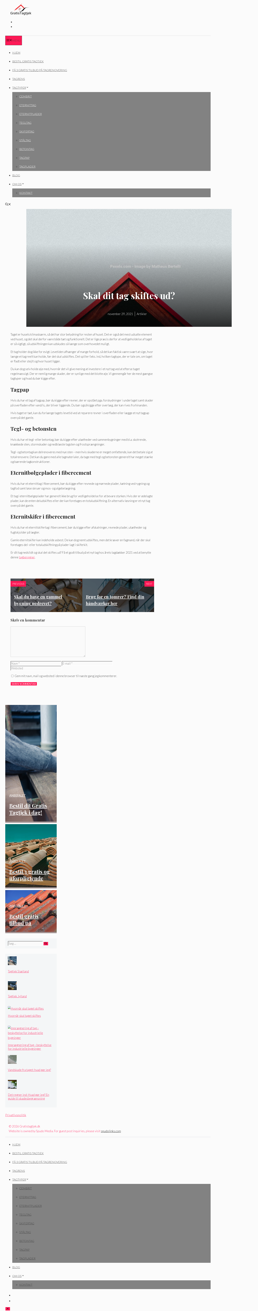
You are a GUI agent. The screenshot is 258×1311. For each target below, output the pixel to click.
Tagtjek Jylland (17, 996)
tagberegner (27, 557)
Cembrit (25, 96)
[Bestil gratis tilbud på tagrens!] (36, 931)
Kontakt (25, 192)
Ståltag (25, 140)
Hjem (16, 52)
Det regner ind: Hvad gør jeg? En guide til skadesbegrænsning (28, 1096)
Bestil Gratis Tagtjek (28, 61)
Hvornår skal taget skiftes (24, 1016)
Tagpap (24, 157)
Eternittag (27, 105)
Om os (17, 184)
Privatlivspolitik (15, 1115)
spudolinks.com (111, 1131)
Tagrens (18, 78)
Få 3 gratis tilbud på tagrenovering (39, 70)
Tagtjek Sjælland (18, 971)
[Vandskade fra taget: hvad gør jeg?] (12, 1063)
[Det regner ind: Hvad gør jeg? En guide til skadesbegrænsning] (12, 1087)
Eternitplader (30, 114)
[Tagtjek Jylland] (12, 989)
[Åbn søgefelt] (8, 204)
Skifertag (26, 131)
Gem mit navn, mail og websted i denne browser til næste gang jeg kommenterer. (66, 676)
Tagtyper (19, 87)
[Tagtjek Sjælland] (12, 964)
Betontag (26, 149)
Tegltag (25, 122)
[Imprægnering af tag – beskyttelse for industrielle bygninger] (31, 1038)
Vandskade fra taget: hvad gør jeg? (29, 1070)
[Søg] (45, 943)
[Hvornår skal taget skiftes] (26, 1008)
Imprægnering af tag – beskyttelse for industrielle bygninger (29, 1046)
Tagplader (27, 166)
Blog (16, 175)
